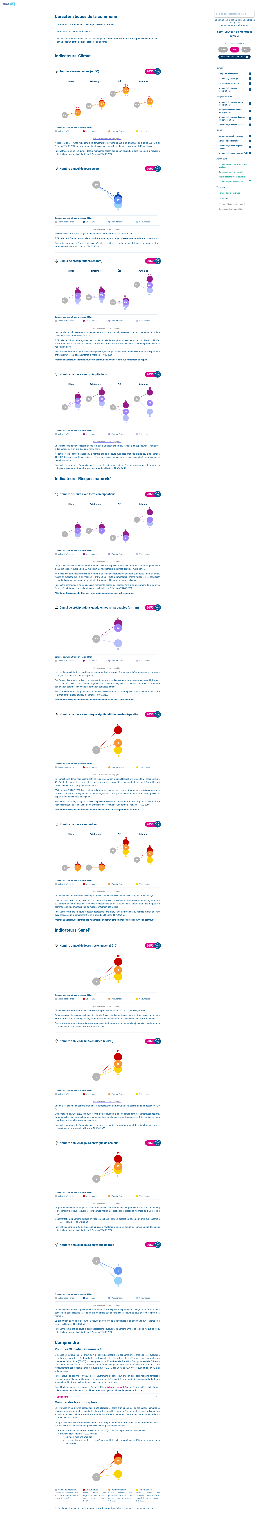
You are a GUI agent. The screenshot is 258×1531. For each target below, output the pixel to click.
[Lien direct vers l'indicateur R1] (57, 494)
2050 (234, 49)
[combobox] (232, 13)
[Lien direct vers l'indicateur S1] (57, 945)
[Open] (252, 14)
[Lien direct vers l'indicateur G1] (57, 71)
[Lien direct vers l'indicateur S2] (57, 1041)
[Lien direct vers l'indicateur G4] (57, 374)
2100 (246, 49)
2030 (223, 49)
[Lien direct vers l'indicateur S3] (57, 1143)
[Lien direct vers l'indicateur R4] (57, 714)
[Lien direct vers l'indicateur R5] (57, 824)
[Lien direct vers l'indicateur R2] (57, 607)
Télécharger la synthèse (233, 57)
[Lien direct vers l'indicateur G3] (57, 261)
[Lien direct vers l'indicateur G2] (57, 168)
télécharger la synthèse (116, 1387)
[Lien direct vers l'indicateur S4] (57, 1245)
